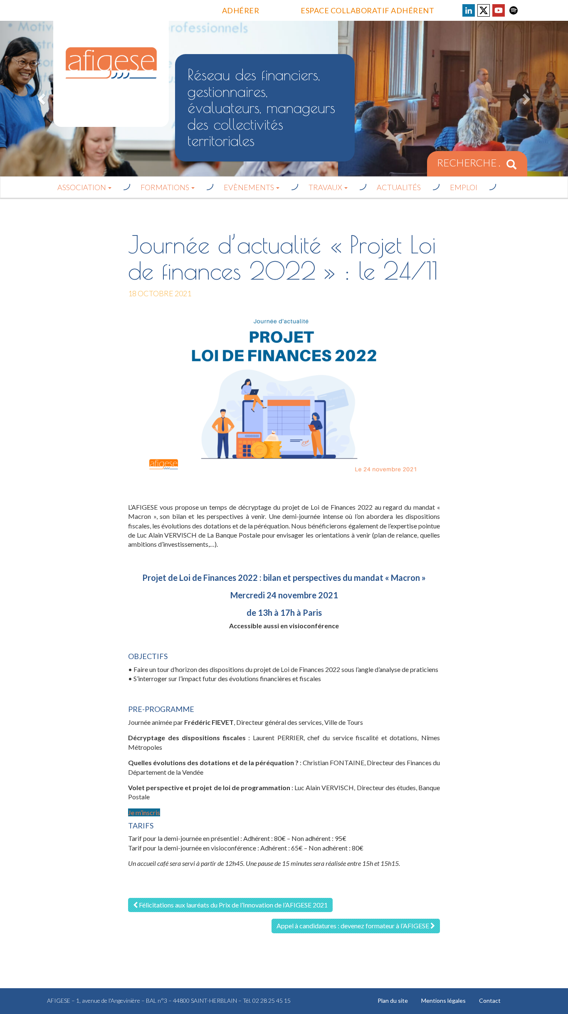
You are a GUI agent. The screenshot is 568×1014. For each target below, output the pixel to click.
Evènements (249, 187)
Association (82, 187)
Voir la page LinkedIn (468, 10)
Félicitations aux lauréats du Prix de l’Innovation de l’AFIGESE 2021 (233, 905)
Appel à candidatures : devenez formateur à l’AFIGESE (353, 926)
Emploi (463, 187)
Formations (165, 187)
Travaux (326, 187)
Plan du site (393, 1000)
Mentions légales (443, 1000)
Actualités (399, 187)
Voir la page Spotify (513, 10)
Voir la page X (483, 10)
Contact (490, 1000)
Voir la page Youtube (498, 10)
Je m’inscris (144, 812)
